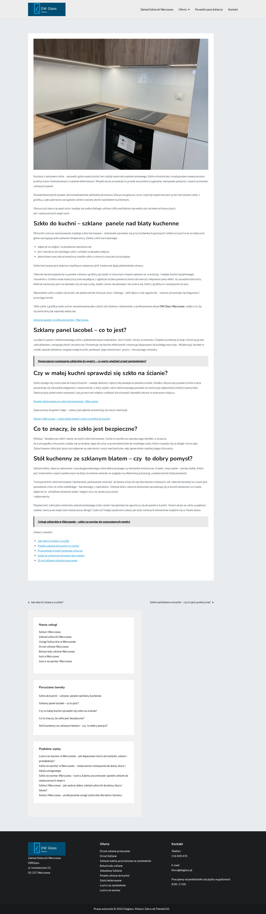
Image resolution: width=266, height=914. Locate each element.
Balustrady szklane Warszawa (57, 651)
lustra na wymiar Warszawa (55, 661)
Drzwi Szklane (108, 856)
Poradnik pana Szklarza (209, 9)
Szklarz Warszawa (50, 631)
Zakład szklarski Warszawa (55, 636)
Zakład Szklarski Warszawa (156, 9)
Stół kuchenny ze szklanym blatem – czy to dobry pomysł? (73, 725)
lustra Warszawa (49, 656)
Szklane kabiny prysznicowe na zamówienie (125, 860)
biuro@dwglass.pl (182, 870)
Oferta (183, 9)
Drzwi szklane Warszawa (54, 646)
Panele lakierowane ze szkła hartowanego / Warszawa (65, 401)
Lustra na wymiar (110, 890)
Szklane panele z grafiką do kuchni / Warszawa (61, 319)
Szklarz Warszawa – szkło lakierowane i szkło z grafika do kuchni (72, 418)
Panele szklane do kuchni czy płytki (58, 545)
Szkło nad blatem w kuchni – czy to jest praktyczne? (180, 602)
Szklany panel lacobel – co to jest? (59, 703)
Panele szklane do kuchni (114, 875)
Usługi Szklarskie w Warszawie (57, 641)
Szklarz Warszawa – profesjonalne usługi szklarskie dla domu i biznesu (80, 795)
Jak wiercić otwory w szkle (53, 540)
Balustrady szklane (111, 865)
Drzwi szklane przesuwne (115, 851)
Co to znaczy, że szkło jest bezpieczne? (61, 718)
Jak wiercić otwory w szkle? (47, 602)
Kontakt (233, 9)
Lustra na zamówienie (113, 885)
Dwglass (129, 908)
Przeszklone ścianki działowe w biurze (60, 550)
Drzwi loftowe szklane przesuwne (57, 560)
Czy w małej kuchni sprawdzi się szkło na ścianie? (68, 710)
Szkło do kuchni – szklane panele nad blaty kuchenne (70, 695)
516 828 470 (179, 856)
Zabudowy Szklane (111, 870)
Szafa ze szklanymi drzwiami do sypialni (61, 555)
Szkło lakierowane (111, 880)
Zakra (148, 908)
